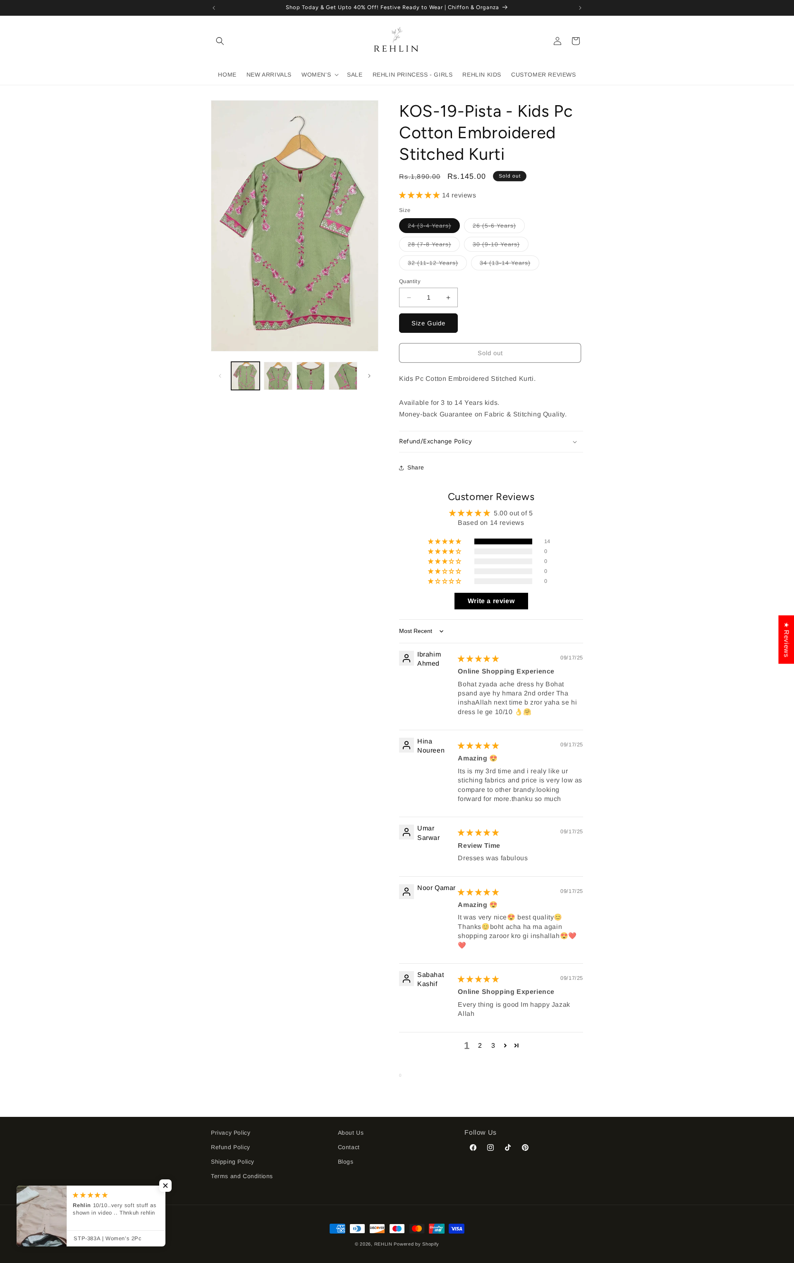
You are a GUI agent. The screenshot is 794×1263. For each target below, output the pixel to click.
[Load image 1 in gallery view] (245, 376)
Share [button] (415, 467)
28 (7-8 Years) (434, 246)
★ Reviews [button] (786, 639)
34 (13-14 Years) (509, 264)
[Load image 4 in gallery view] (343, 376)
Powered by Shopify (416, 1243)
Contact (349, 1147)
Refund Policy (230, 1147)
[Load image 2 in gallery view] (278, 376)
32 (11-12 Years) (437, 264)
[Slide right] (369, 376)
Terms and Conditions (242, 1176)
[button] (220, 41)
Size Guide (428, 323)
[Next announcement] (580, 8)
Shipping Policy (232, 1161)
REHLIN (383, 1243)
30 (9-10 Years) (501, 246)
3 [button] (493, 1045)
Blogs (346, 1161)
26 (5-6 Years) (499, 227)
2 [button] (480, 1045)
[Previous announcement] (214, 8)
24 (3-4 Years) (434, 227)
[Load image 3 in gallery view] (311, 376)
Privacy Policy (230, 1132)
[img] (478, 658)
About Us (351, 1132)
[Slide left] (220, 376)
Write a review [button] (491, 601)
